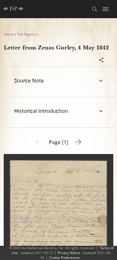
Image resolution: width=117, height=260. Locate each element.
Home (8, 34)
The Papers (26, 34)
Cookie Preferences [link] (64, 257)
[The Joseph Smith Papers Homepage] (13, 9)
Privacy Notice (69, 252)
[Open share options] (101, 60)
